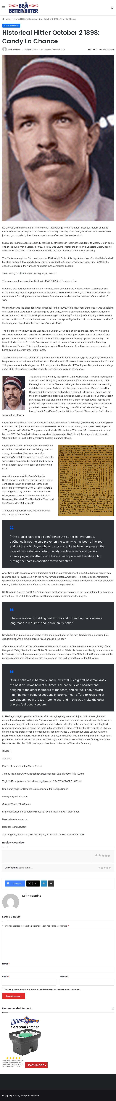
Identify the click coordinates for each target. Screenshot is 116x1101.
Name (6, 964)
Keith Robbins (14, 49)
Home (7, 19)
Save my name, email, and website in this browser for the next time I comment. (43, 989)
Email (5, 976)
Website (64, 976)
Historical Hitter (19, 19)
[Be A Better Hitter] (23, 7)
